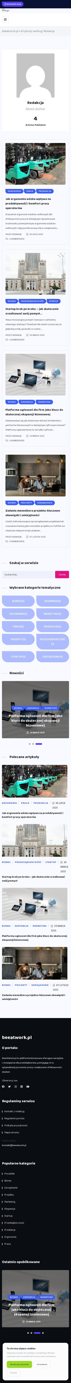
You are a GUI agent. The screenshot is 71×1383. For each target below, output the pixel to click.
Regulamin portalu (14, 1118)
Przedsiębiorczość (52, 641)
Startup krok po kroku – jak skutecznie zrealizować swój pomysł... (32, 311)
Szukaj (62, 575)
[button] (32, 744)
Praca (18, 626)
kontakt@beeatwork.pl (14, 1145)
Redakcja (17, 234)
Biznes (18, 601)
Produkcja (52, 626)
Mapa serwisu (11, 1132)
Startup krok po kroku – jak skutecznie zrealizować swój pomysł (33, 879)
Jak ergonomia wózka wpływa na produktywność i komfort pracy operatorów (28, 204)
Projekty (18, 639)
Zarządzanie (52, 656)
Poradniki (9, 1174)
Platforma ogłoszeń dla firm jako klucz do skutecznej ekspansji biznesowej (34, 412)
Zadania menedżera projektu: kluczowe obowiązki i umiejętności (32, 513)
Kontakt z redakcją (14, 1111)
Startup (18, 656)
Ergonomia (18, 613)
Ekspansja (52, 601)
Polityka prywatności (15, 1125)
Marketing (52, 613)
